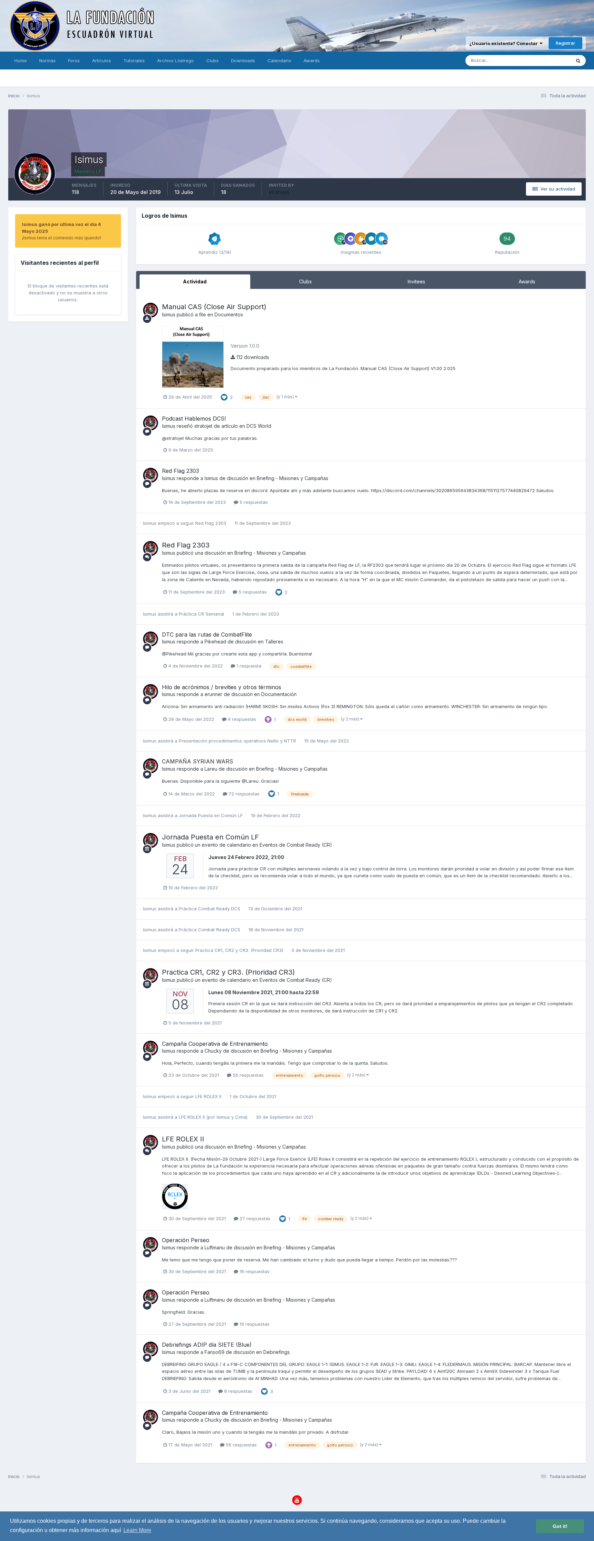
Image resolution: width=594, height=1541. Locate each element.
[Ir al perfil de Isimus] (150, 310)
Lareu (211, 769)
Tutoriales (134, 60)
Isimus (168, 314)
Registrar (565, 43)
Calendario (279, 60)
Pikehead (215, 641)
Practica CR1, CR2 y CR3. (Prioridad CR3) (240, 950)
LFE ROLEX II (209, 1096)
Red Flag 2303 (180, 470)
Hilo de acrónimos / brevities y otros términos (221, 687)
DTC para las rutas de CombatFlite (207, 634)
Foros (74, 60)
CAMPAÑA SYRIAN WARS (197, 761)
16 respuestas (254, 1271)
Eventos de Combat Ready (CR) (296, 845)
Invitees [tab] (416, 281)
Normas (47, 60)
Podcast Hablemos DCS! (194, 418)
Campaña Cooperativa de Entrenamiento (215, 1043)
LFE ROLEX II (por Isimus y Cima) (213, 1117)
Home (20, 60)
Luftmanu (215, 1247)
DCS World (258, 426)
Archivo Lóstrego (175, 60)
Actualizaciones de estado (534, 60)
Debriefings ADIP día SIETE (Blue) (207, 1344)
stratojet (279, 192)
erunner (213, 694)
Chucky (213, 1051)
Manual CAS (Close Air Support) (214, 307)
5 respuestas (253, 502)
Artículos (101, 60)
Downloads (243, 60)
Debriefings (276, 1352)
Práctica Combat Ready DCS (209, 908)
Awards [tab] (527, 281)
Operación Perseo (185, 1240)
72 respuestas (243, 793)
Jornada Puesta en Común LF (211, 815)
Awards (312, 60)
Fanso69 (214, 1352)
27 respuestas (254, 1218)
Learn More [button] (137, 1530)
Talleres (274, 641)
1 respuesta (248, 666)
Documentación (279, 694)
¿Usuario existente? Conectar (504, 43)
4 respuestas (241, 719)
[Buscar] (578, 60)
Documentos (228, 314)
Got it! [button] (560, 1526)
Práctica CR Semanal (201, 614)
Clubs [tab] (305, 281)
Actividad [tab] (195, 281)
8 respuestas (237, 1391)
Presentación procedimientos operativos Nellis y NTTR (237, 741)
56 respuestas (247, 1075)
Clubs (212, 60)
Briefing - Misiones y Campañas (292, 478)
